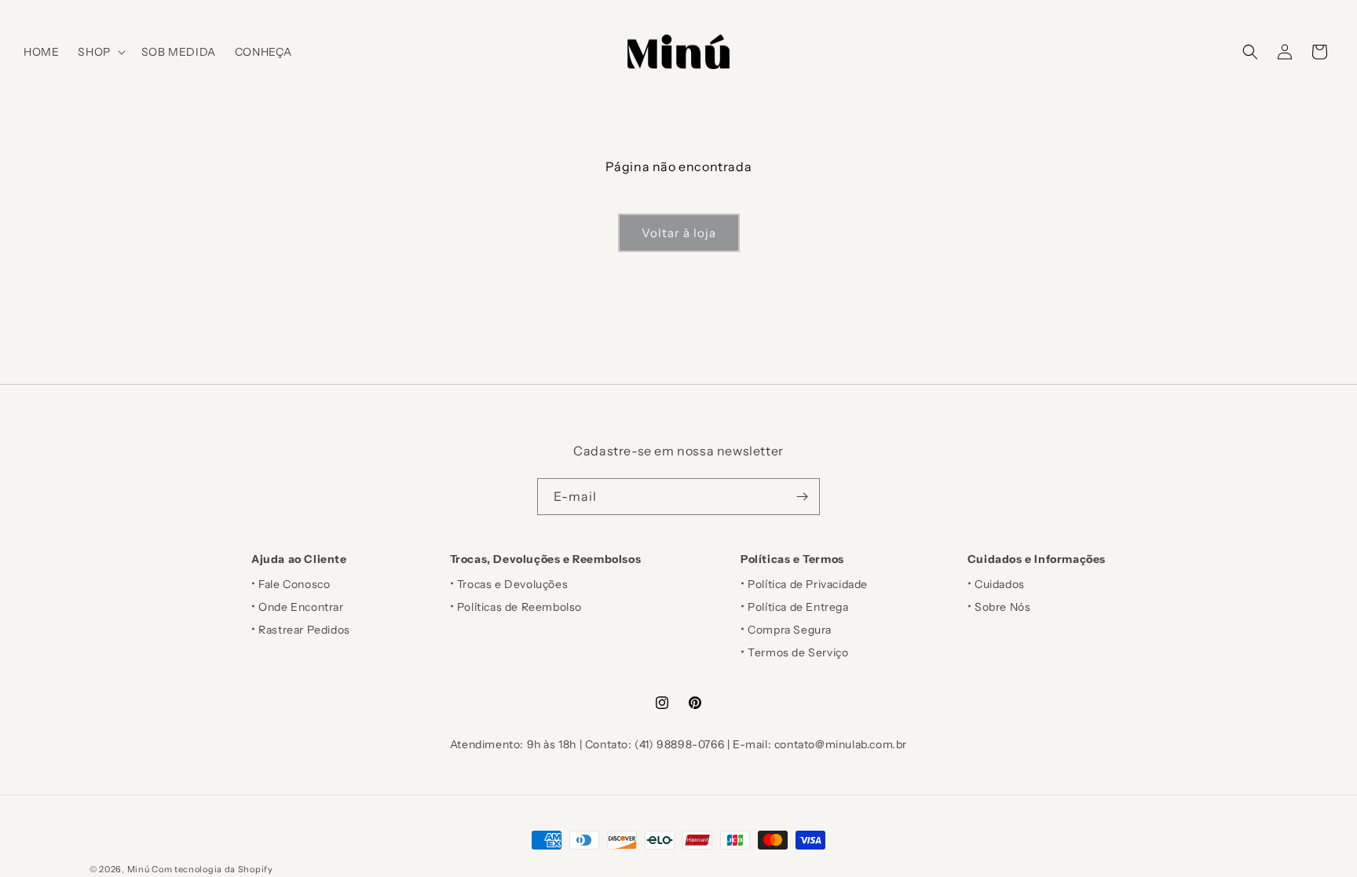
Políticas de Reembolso (519, 607)
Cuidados (1000, 584)
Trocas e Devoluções (512, 584)
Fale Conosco (294, 584)
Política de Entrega (798, 607)
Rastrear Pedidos (304, 630)
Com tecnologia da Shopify (212, 869)
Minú (138, 869)
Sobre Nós (1002, 607)
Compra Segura (790, 630)
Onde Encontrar (300, 607)
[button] (99, 51)
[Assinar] (802, 496)
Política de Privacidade (808, 584)
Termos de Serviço (798, 652)
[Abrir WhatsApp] (1317, 837)
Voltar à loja (679, 232)
